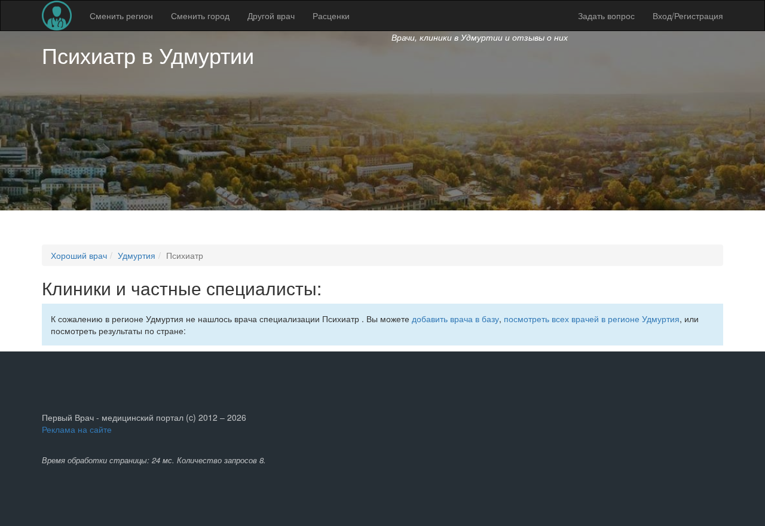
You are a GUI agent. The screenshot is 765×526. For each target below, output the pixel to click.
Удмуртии (206, 54)
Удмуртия (136, 255)
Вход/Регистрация (688, 16)
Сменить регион (121, 16)
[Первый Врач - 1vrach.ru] (57, 15)
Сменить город (200, 16)
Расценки (331, 16)
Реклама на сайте (77, 429)
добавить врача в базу (455, 319)
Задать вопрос (606, 16)
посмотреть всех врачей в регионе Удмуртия (592, 319)
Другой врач (271, 16)
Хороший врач (79, 255)
